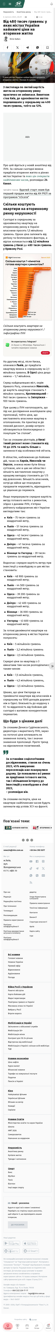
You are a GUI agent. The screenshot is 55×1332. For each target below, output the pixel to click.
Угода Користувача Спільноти (38, 898)
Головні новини (15, 958)
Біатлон (11, 1184)
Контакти (34, 913)
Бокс (10, 1172)
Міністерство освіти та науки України (25, 1123)
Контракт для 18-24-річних (20, 1038)
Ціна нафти (13, 1062)
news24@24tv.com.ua (13, 850)
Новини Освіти (16, 1119)
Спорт (11, 1168)
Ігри (31, 936)
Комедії (11, 1106)
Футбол (11, 1176)
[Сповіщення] (51, 4)
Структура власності (38, 922)
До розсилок (17, 1225)
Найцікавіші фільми (17, 1094)
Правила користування (14, 920)
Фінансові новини (16, 1070)
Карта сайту (35, 931)
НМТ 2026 (12, 1130)
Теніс (10, 1180)
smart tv (12, 1251)
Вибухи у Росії (14, 1009)
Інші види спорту (16, 1187)
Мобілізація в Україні (20, 1023)
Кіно (10, 1091)
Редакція (7, 897)
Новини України (15, 962)
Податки (12, 1077)
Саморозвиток (14, 1134)
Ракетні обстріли (16, 990)
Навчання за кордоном (18, 1138)
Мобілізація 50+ (15, 1030)
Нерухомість (8, 12)
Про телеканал (10, 906)
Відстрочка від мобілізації (20, 1042)
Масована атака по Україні (20, 1006)
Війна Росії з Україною (20, 987)
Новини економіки (18, 1058)
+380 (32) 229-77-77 (20, 1291)
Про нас (7, 892)
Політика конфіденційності (11, 926)
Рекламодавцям (10, 915)
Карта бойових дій (16, 994)
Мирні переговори (16, 998)
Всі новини (14, 954)
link (31, 861)
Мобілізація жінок (16, 1034)
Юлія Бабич (15, 39)
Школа (11, 1127)
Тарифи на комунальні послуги (22, 1074)
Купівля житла (14, 1155)
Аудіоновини (14, 973)
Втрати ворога (14, 1013)
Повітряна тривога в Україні (21, 1002)
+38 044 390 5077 (37, 850)
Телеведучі (8, 911)
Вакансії (33, 917)
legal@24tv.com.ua (36, 1294)
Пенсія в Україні (15, 1081)
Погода (11, 977)
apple (31, 1243)
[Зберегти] (47, 47)
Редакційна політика (12, 901)
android (12, 1243)
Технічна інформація (39, 908)
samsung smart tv (31, 1251)
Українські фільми (16, 1098)
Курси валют (14, 1066)
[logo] (18, 4)
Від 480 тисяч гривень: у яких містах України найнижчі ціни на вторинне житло (43, 12)
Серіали (11, 1110)
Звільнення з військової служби (23, 1027)
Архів (32, 927)
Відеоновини (14, 970)
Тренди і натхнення (17, 1159)
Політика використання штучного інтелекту (14, 932)
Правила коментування (40, 903)
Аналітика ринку (24, 12)
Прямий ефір (14, 966)
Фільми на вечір (15, 1102)
